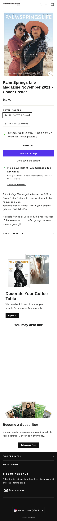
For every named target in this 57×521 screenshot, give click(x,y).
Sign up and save (15, 474)
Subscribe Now (28, 445)
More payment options (28, 160)
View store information (16, 184)
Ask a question (13, 233)
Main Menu (10, 464)
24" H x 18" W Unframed (17, 115)
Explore (12, 315)
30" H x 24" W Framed (16, 123)
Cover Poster (12, 110)
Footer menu (12, 456)
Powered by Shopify (29, 517)
